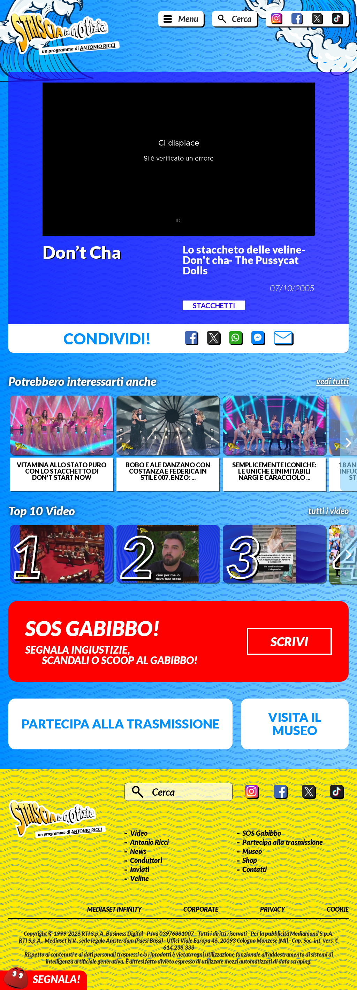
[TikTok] (337, 18)
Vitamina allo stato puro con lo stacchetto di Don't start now (61, 471)
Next (348, 443)
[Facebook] (297, 18)
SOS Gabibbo (261, 833)
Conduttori (146, 860)
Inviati (139, 869)
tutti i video (328, 511)
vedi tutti (332, 381)
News (138, 851)
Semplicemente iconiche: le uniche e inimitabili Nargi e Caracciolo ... (274, 471)
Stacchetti (214, 305)
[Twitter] (317, 18)
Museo (252, 851)
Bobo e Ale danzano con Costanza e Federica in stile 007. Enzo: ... (168, 471)
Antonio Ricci (149, 842)
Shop (249, 860)
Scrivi (289, 641)
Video (138, 833)
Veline (139, 878)
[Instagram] (276, 18)
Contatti (254, 869)
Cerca (241, 19)
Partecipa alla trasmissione (120, 723)
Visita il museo (294, 723)
